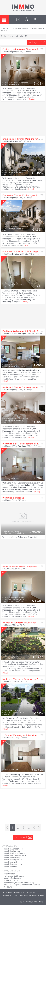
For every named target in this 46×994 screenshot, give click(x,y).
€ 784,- (39, 478)
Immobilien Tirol (10, 862)
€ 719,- (39, 286)
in (13, 497)
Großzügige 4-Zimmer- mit (23, 139)
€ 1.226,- (38, 600)
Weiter (42, 351)
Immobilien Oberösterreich (15, 855)
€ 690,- (39, 365)
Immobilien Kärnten (12, 851)
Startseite (5, 28)
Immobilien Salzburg (12, 857)
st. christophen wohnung (14, 880)
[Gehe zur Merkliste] (26, 19)
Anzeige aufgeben (36, 896)
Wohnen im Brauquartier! (19, 622)
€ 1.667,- (38, 229)
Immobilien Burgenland (13, 849)
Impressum (7, 896)
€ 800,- (39, 421)
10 (33, 827)
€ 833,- (38, 83)
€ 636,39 (37, 769)
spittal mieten (9, 874)
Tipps (15, 896)
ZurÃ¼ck (3, 351)
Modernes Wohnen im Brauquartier (24, 679)
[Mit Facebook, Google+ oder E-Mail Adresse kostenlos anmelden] (35, 19)
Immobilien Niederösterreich (15, 853)
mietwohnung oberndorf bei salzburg (19, 882)
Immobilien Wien (10, 866)
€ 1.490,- (38, 173)
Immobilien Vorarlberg (13, 864)
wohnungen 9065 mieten (14, 876)
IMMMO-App (23, 896)
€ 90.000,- (37, 532)
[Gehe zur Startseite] (23, 11)
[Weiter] (38, 827)
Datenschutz (29, 892)
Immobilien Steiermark (13, 860)
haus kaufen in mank (12, 878)
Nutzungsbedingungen (12, 892)
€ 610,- (39, 713)
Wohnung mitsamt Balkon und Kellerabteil (19, 537)
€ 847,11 (38, 657)
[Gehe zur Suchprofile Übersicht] (18, 19)
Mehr (32, 99)
